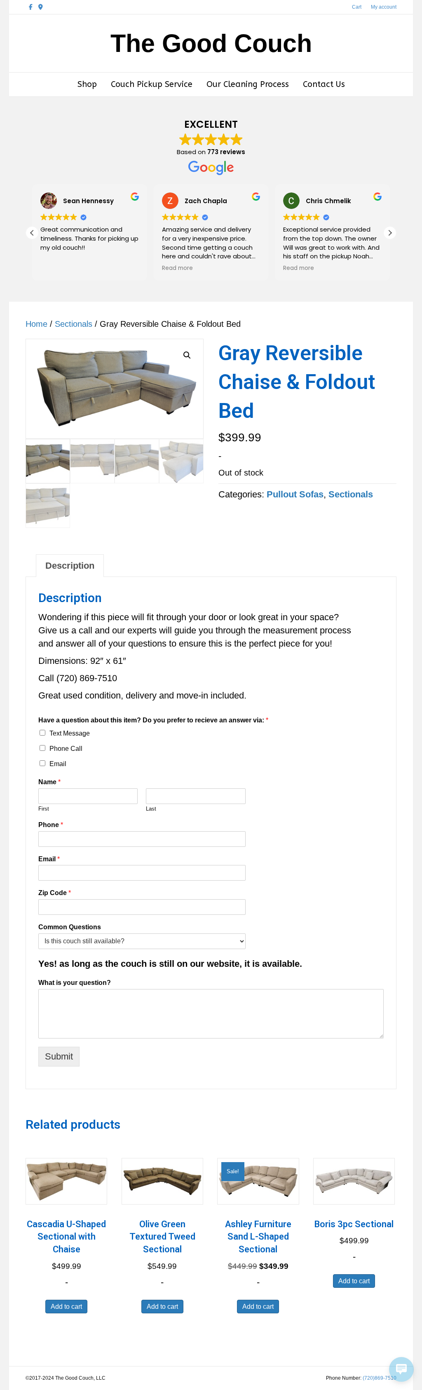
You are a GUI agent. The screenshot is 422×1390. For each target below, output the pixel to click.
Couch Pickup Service (151, 84)
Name (49, 781)
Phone (50, 824)
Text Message (69, 733)
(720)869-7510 (379, 1378)
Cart (356, 7)
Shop (87, 84)
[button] (390, 233)
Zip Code (54, 892)
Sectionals (73, 323)
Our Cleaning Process (247, 84)
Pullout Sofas (295, 494)
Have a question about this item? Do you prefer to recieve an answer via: (153, 720)
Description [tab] (69, 565)
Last (151, 809)
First (43, 809)
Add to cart (66, 1306)
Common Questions (69, 927)
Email (57, 763)
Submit (59, 1056)
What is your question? (74, 982)
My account (383, 7)
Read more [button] (177, 268)
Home (36, 323)
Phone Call (65, 748)
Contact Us (324, 84)
